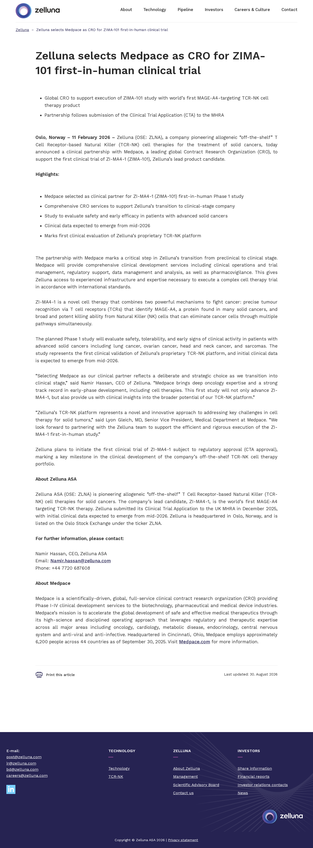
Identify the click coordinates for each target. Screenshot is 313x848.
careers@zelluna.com (27, 775)
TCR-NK (115, 776)
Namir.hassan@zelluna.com (80, 560)
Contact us (183, 793)
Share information (255, 768)
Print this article (60, 675)
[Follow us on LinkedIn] (13, 789)
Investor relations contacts (263, 784)
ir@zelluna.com (21, 763)
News (243, 793)
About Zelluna (186, 768)
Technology (119, 768)
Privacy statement (183, 840)
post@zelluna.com (24, 757)
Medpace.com (194, 641)
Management (185, 776)
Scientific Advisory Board (196, 784)
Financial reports (253, 776)
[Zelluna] (38, 11)
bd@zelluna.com (22, 769)
